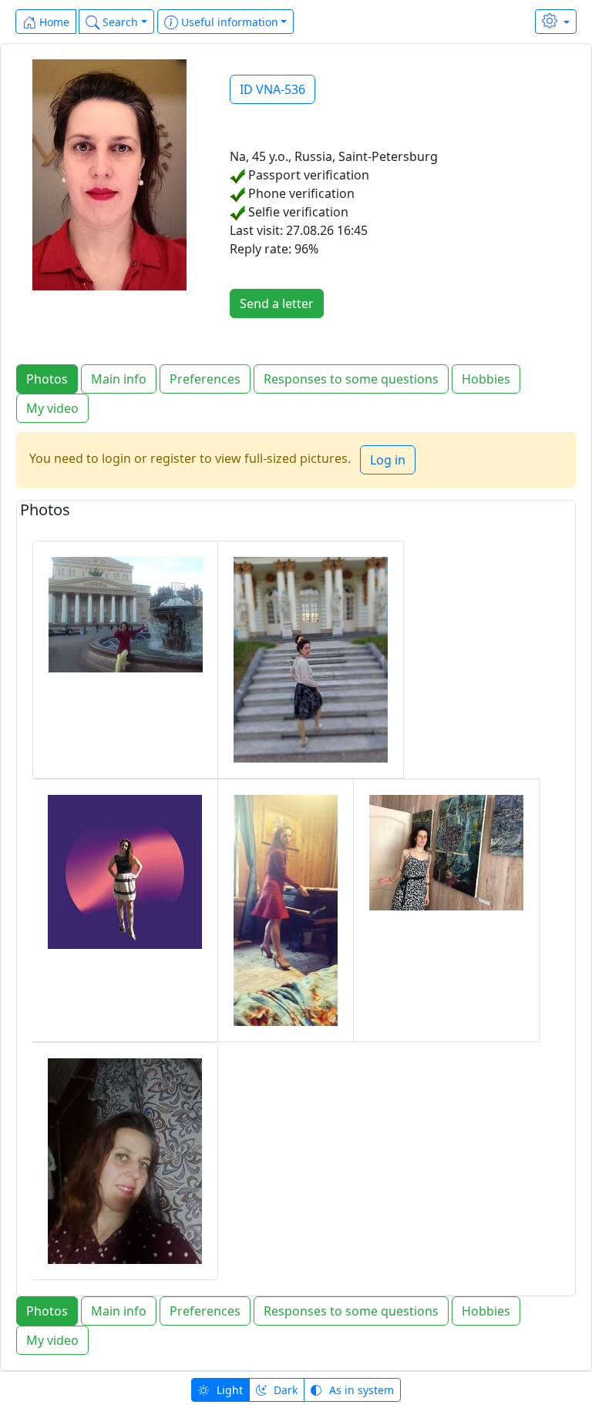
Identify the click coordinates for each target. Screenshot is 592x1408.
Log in (387, 459)
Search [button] (118, 22)
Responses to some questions (351, 378)
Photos (47, 378)
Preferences (205, 378)
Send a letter (277, 303)
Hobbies (486, 378)
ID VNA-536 (272, 89)
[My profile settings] (556, 21)
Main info (118, 378)
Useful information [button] (228, 22)
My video (52, 408)
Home (52, 22)
